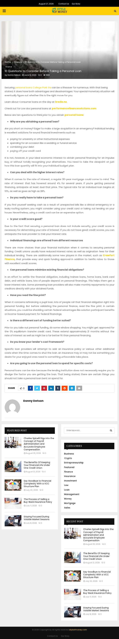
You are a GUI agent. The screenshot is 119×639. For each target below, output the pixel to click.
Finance (8, 67)
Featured (69, 467)
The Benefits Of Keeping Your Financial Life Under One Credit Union (37, 465)
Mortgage (69, 503)
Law (66, 485)
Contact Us (63, 3)
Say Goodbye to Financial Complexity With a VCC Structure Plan (37, 483)
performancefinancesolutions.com (74, 108)
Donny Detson (14, 75)
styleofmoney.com (78, 629)
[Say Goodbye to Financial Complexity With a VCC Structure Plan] (13, 485)
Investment (70, 480)
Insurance (69, 476)
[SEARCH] (111, 430)
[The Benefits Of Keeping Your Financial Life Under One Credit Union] (13, 466)
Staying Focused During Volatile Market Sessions (36, 518)
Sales (67, 507)
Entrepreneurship (74, 462)
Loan (67, 489)
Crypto (68, 458)
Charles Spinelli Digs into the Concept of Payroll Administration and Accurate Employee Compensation (39, 444)
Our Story (76, 3)
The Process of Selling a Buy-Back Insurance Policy (38, 500)
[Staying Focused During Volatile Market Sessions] (13, 520)
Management (71, 494)
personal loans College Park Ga (33, 87)
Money (68, 498)
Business (69, 453)
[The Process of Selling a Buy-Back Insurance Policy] (13, 503)
